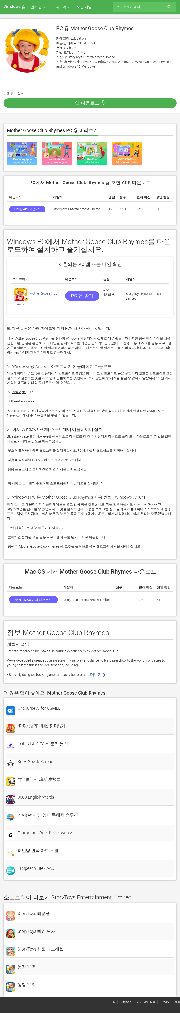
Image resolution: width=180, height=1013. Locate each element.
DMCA (165, 1002)
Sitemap (126, 1002)
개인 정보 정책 (146, 1002)
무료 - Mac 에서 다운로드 (33, 600)
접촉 (177, 1002)
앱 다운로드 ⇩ (90, 103)
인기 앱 (36, 7)
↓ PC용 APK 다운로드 (27, 209)
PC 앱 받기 (82, 296)
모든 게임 (85, 7)
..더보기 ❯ (97, 674)
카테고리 (59, 7)
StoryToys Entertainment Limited (91, 57)
